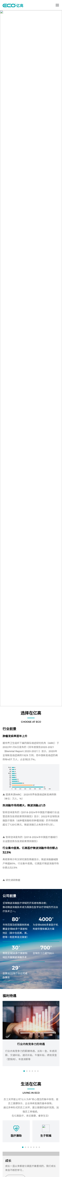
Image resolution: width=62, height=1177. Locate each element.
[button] (24, 1071)
